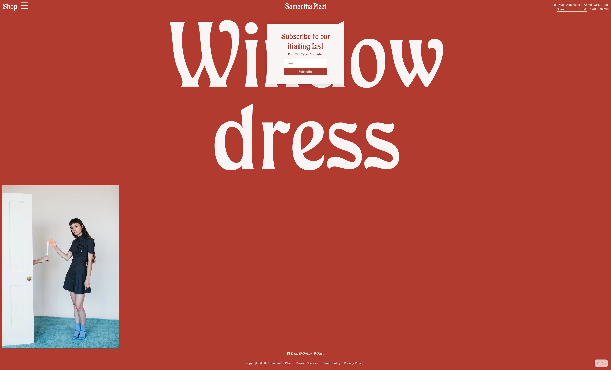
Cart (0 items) (599, 9)
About (588, 4)
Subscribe (306, 71)
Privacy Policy (353, 363)
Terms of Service (307, 363)
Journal (559, 4)
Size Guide (601, 4)
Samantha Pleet (281, 363)
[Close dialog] (340, 27)
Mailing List (573, 4)
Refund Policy (331, 363)
